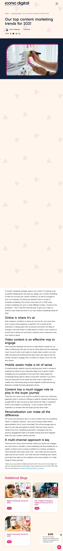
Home (7, 13)
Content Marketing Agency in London (32, 468)
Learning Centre (16, 13)
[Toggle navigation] (57, 3)
